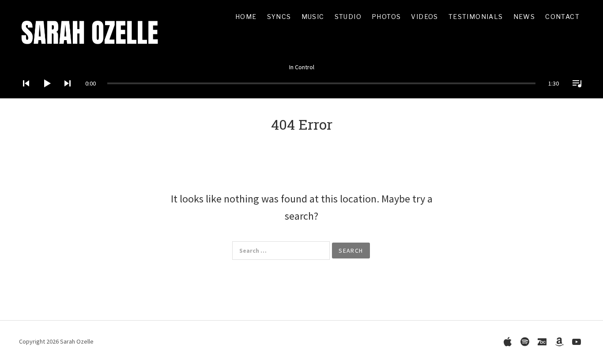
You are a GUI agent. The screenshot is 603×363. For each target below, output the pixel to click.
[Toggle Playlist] (574, 94)
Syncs (279, 16)
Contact (562, 16)
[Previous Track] (23, 94)
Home (246, 16)
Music (313, 16)
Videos (424, 16)
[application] (301, 76)
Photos (386, 16)
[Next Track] (64, 94)
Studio (348, 16)
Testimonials (475, 16)
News (524, 16)
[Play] (44, 94)
